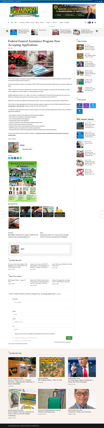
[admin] (15, 249)
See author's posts (27, 149)
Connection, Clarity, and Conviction (90, 89)
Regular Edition (45, 378)
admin (22, 145)
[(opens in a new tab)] (80, 56)
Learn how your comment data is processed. (17, 343)
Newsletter (66, 22)
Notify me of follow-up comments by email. (26, 338)
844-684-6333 (11, 106)
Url (13, 326)
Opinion (37, 22)
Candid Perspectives (72, 378)
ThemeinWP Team (35, 425)
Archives (48, 22)
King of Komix (42, 30)
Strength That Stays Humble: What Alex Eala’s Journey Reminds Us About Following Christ (87, 32)
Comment (15, 299)
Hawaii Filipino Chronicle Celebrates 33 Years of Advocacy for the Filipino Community (90, 75)
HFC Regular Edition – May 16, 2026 (90, 56)
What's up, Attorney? (57, 410)
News (16, 22)
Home (12, 22)
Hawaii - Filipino (20, 378)
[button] (7, 31)
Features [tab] (84, 119)
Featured (15, 378)
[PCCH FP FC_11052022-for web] (22, 162)
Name (14, 311)
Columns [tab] (91, 119)
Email (14, 318)
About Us (55, 22)
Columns (42, 22)
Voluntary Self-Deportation (89, 81)
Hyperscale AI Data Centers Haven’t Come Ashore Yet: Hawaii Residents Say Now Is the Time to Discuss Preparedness (39, 282)
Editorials (28, 22)
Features (32, 22)
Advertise (61, 22)
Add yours (59, 293)
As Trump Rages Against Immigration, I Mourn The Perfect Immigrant (90, 66)
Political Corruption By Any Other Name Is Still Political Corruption (23, 31)
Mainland (50, 410)
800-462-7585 (20, 106)
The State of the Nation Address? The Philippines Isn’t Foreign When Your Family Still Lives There (66, 32)
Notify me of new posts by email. (23, 340)
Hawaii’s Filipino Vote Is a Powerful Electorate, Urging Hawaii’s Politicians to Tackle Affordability (90, 50)
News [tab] (78, 119)
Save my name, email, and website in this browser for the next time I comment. (35, 333)
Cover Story (22, 22)
